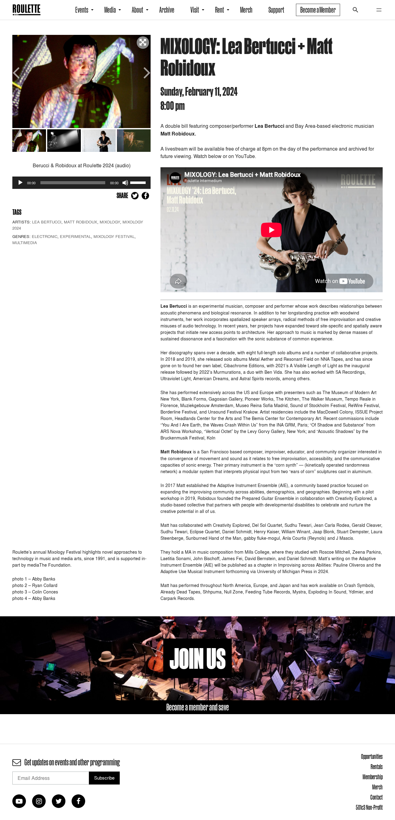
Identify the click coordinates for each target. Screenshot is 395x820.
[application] (81, 183)
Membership (373, 777)
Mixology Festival (114, 236)
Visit (194, 10)
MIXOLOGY (110, 222)
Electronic (44, 236)
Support (276, 10)
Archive (166, 10)
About (137, 10)
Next (146, 72)
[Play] (20, 183)
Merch (246, 10)
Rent (219, 10)
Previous (17, 72)
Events (81, 10)
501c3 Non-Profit (369, 807)
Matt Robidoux (80, 222)
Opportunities (372, 756)
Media (110, 10)
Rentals (377, 767)
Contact (376, 797)
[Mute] (125, 183)
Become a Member (318, 10)
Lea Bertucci (46, 222)
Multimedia (24, 242)
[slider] (139, 182)
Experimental (75, 236)
